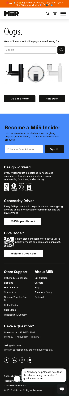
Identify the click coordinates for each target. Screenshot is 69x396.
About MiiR (43, 271)
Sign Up (55, 149)
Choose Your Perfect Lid (15, 299)
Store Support (15, 271)
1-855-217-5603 (26, 332)
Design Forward (17, 167)
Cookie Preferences (15, 385)
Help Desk (52, 98)
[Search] (61, 50)
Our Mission (40, 277)
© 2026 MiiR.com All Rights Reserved (23, 390)
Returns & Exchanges (16, 277)
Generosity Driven (19, 200)
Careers (38, 282)
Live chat (9, 332)
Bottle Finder (11, 305)
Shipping (8, 282)
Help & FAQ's (11, 287)
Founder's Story (43, 292)
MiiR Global (10, 309)
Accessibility (10, 376)
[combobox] (30, 50)
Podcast (39, 297)
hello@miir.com (12, 345)
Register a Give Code (23, 253)
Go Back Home (20, 98)
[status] (34, 4)
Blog (36, 287)
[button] (63, 13)
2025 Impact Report (22, 221)
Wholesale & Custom (15, 314)
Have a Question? (19, 326)
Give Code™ (14, 233)
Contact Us (10, 292)
